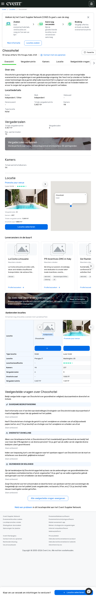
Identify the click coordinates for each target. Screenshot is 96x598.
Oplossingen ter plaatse (11, 528)
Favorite (90, 52)
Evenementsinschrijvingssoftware (61, 519)
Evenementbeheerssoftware (59, 516)
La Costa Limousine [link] (18, 259)
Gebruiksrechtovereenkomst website (62, 542)
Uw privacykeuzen (9, 545)
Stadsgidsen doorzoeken (12, 525)
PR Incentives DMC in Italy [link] (57, 259)
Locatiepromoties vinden (12, 522)
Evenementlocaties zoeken (12, 519)
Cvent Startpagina (9, 536)
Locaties (12, 9)
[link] (22, 249)
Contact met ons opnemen (12, 539)
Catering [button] (47, 279)
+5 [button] (54, 279)
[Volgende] (93, 62)
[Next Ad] (45, 184)
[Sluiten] (88, 17)
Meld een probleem (23, 507)
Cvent (4, 9)
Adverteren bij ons (55, 545)
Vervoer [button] (11, 276)
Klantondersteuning (10, 542)
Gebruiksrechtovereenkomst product (62, 539)
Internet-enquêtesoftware (58, 528)
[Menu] (3, 4)
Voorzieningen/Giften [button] (60, 276)
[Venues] (91, 3)
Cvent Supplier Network (11, 516)
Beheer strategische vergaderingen (62, 525)
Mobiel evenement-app (57, 522)
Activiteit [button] (47, 276)
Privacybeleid (53, 536)
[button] (71, 206)
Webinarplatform (55, 531)
